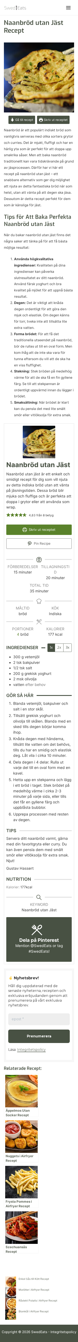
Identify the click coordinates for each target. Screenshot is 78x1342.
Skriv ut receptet (55, 120)
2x (59, 647)
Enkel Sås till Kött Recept (34, 1278)
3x (67, 647)
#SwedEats (39, 951)
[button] (8, 515)
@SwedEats (41, 945)
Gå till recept (23, 120)
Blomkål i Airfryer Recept (34, 1311)
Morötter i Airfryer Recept (34, 1289)
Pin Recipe (41, 543)
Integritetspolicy (31, 1050)
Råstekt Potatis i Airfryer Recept (38, 1300)
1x (51, 647)
